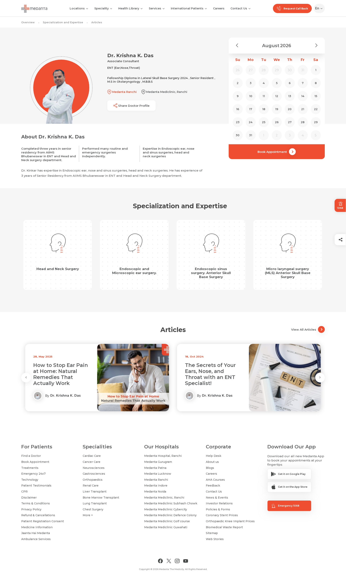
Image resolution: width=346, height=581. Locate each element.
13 (289, 96)
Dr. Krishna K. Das (65, 395)
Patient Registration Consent (42, 521)
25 (263, 122)
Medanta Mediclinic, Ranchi (164, 497)
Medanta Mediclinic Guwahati (165, 527)
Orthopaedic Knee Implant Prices (230, 521)
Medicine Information (37, 527)
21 (302, 109)
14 (302, 96)
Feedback (213, 485)
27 (290, 122)
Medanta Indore (155, 485)
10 (250, 96)
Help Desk (213, 456)
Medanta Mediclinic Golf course (167, 521)
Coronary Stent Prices (222, 515)
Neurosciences (94, 468)
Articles (96, 22)
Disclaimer (29, 497)
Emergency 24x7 (33, 473)
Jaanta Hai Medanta (35, 533)
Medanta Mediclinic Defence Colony (170, 515)
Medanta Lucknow (157, 473)
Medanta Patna (155, 468)
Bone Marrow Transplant (101, 497)
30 (237, 135)
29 (316, 122)
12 (276, 96)
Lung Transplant (95, 503)
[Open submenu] (111, 8)
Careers (218, 8)
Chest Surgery (93, 509)
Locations (77, 8)
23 (237, 122)
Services (155, 8)
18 (263, 109)
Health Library (128, 8)
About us (212, 462)
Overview (28, 22)
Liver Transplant (95, 491)
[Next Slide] (320, 377)
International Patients (187, 8)
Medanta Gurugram (158, 462)
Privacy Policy (31, 509)
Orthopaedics (93, 479)
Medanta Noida (155, 491)
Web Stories (215, 539)
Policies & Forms (218, 509)
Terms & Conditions (35, 503)
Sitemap (212, 533)
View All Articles (303, 329)
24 (250, 122)
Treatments (29, 468)
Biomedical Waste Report (224, 527)
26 (277, 122)
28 (303, 122)
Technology (29, 479)
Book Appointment (272, 152)
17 (250, 109)
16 (237, 109)
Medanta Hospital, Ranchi (163, 456)
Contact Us (238, 8)
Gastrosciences (94, 473)
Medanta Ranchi (156, 479)
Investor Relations (219, 503)
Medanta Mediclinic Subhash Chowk (170, 503)
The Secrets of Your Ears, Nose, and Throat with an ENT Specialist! (58, 374)
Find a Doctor (31, 456)
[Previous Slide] (26, 377)
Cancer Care (91, 462)
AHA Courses (215, 479)
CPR (24, 491)
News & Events (217, 497)
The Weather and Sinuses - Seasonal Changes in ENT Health (209, 374)
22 (316, 109)
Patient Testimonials (36, 485)
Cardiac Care (92, 456)
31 (250, 135)
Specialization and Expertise (63, 22)
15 (315, 96)
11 (264, 96)
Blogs (210, 468)
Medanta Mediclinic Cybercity (165, 509)
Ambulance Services (36, 539)
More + (88, 515)
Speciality (101, 8)
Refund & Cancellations (38, 515)
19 (276, 109)
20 (290, 109)
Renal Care (91, 485)
